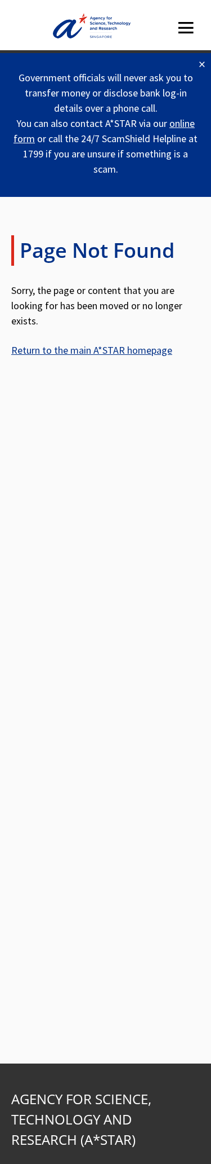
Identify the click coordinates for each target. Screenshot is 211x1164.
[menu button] (185, 27)
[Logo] (91, 28)
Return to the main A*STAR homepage (91, 350)
